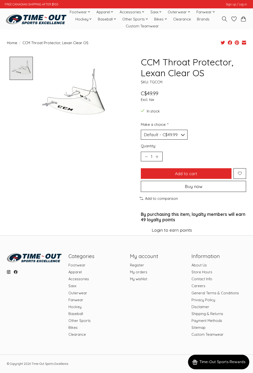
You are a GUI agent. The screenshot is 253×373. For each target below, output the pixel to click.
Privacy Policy (203, 300)
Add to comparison (161, 198)
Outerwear (77, 293)
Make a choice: (155, 124)
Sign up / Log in (236, 4)
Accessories (78, 279)
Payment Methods (206, 320)
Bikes (73, 327)
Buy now (193, 186)
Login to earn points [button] (172, 230)
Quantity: (148, 146)
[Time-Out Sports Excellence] (36, 19)
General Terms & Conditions (215, 293)
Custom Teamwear (142, 26)
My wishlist (138, 279)
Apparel (75, 272)
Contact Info (201, 279)
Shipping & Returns (207, 313)
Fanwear (75, 300)
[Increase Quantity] (156, 156)
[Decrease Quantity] (146, 156)
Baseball (75, 313)
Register (137, 265)
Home (12, 42)
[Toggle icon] (224, 19)
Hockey (75, 306)
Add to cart (186, 173)
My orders (138, 272)
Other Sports (79, 320)
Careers (198, 285)
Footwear (76, 265)
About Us (199, 265)
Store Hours (201, 272)
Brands (203, 19)
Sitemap (198, 327)
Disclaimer (200, 306)
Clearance (182, 19)
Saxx (72, 285)
